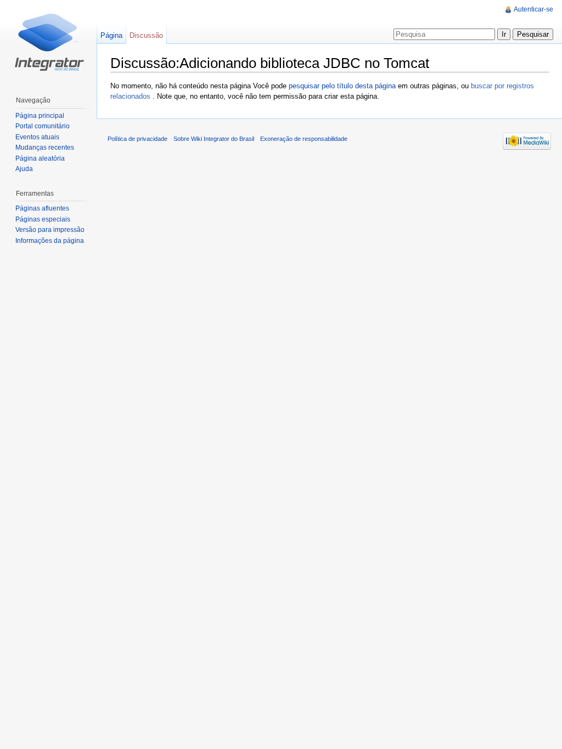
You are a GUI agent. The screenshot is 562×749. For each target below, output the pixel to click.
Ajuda (24, 169)
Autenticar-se (533, 9)
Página (111, 35)
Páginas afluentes (42, 208)
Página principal (39, 116)
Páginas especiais (42, 219)
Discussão (146, 35)
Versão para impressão (50, 230)
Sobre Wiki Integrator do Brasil (213, 138)
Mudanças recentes (44, 147)
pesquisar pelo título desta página (342, 86)
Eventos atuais (37, 137)
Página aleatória (40, 158)
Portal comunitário (42, 126)
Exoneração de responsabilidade (303, 138)
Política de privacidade (137, 138)
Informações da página (49, 241)
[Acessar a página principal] (48, 44)
